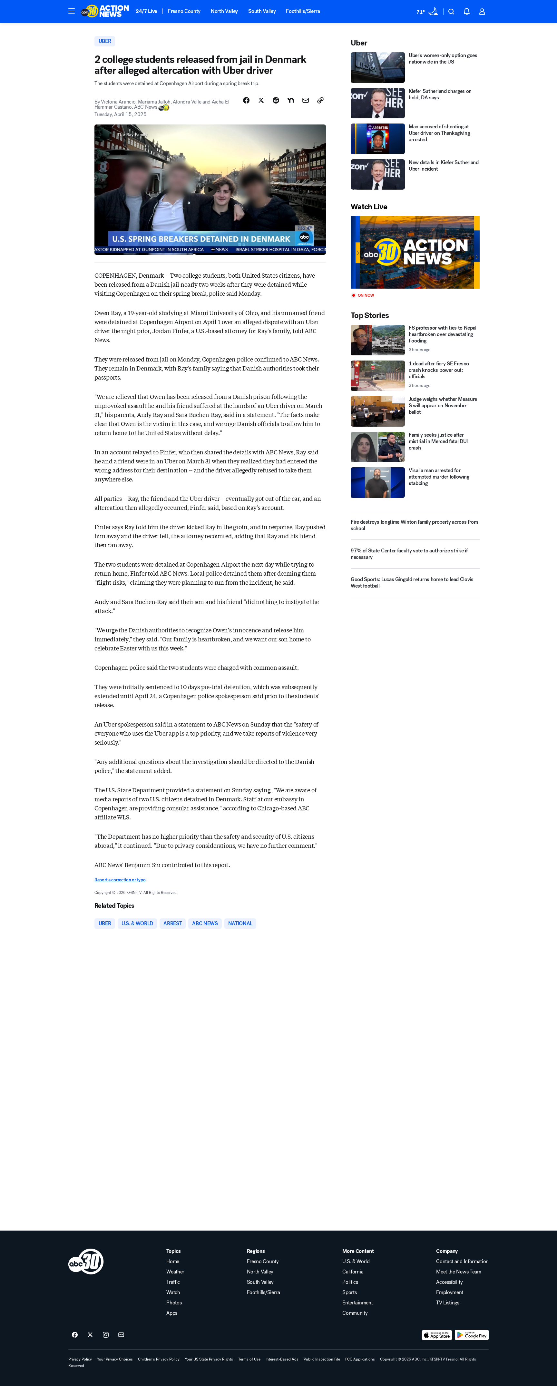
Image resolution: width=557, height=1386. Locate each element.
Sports (349, 1292)
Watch (173, 1292)
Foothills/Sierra (303, 11)
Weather (175, 1271)
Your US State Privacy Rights (209, 1359)
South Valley (262, 11)
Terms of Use (249, 1359)
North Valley (224, 11)
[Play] (415, 252)
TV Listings (447, 1302)
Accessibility (449, 1282)
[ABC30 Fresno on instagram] (105, 1335)
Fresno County (184, 11)
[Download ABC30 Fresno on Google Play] (472, 1335)
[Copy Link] (320, 100)
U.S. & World (355, 1261)
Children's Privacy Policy (159, 1359)
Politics (350, 1282)
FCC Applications (360, 1359)
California (352, 1271)
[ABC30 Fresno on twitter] (90, 1335)
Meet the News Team (458, 1271)
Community (354, 1313)
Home (172, 1261)
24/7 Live (146, 11)
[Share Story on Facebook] (246, 100)
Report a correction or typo (119, 880)
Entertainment (357, 1302)
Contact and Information (462, 1261)
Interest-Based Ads (282, 1359)
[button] (71, 11)
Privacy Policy (80, 1359)
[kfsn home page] (86, 1261)
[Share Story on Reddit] (275, 100)
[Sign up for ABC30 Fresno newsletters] (121, 1335)
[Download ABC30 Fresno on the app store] (437, 1335)
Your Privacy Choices (115, 1359)
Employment (449, 1292)
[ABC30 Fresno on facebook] (74, 1335)
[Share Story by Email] (305, 100)
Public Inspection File (322, 1359)
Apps (171, 1313)
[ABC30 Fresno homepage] (105, 12)
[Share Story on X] (261, 100)
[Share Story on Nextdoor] (290, 100)
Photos (173, 1302)
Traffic (173, 1282)
